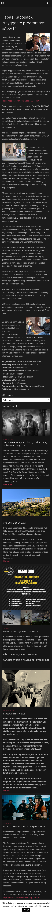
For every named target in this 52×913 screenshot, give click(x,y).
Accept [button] (26, 910)
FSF (3, 3)
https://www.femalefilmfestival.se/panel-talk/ (21, 897)
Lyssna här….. (9, 484)
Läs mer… (7, 561)
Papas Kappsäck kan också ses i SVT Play (20, 100)
